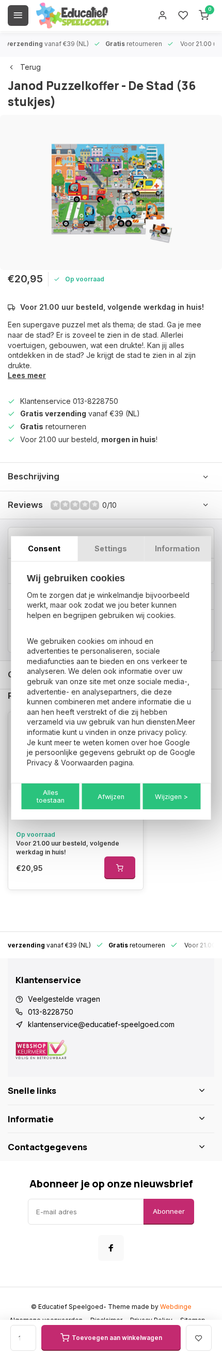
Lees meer (27, 375)
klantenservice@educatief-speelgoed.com (101, 1024)
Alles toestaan (51, 796)
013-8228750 (50, 1011)
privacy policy (161, 732)
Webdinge (176, 1306)
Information (177, 548)
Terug (30, 67)
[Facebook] (111, 1248)
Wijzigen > (171, 797)
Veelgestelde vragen (64, 999)
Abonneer (169, 1211)
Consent (44, 548)
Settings (110, 548)
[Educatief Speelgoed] (72, 15)
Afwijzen (111, 797)
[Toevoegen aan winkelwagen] (119, 867)
